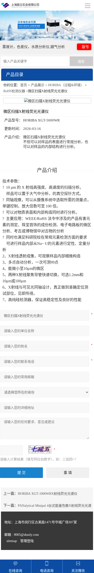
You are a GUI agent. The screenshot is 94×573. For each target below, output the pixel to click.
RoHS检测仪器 (14, 91)
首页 (23, 85)
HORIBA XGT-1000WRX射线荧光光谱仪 (47, 493)
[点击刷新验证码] (39, 449)
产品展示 (37, 85)
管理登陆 (27, 541)
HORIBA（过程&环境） (66, 85)
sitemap (12, 541)
